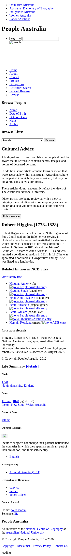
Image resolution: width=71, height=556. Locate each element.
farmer (13, 491)
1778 (5, 382)
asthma (6, 420)
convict (14, 487)
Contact (14, 77)
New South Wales (22, 404)
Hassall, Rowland (20, 322)
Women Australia (20, 15)
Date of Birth (17, 113)
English (14, 456)
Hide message (11, 216)
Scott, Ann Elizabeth (22, 297)
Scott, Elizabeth (19, 304)
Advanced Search (20, 87)
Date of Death (18, 117)
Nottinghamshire (12, 385)
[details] (32, 366)
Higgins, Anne (18, 283)
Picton (5, 404)
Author (13, 124)
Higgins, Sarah (18, 290)
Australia (40, 404)
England (29, 385)
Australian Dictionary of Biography (31, 8)
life (16, 513)
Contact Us (60, 546)
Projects (14, 80)
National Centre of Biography (44, 529)
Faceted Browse (19, 91)
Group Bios (16, 84)
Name (13, 110)
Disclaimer (23, 546)
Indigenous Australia (22, 12)
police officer (17, 494)
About (13, 73)
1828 (16, 401)
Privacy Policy (42, 546)
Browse (14, 95)
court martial (18, 510)
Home (13, 70)
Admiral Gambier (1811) (24, 472)
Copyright (8, 546)
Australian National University (25, 532)
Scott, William (18, 312)
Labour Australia (19, 19)
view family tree (12, 276)
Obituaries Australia (21, 4)
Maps (12, 120)
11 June (6, 401)
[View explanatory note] (5, 436)
